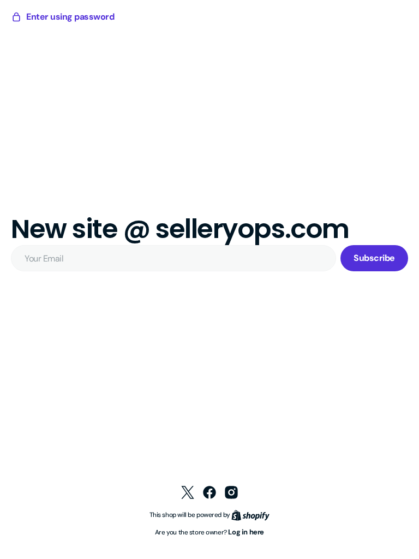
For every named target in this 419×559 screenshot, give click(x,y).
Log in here (242, 532)
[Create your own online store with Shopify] (247, 514)
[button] (62, 17)
